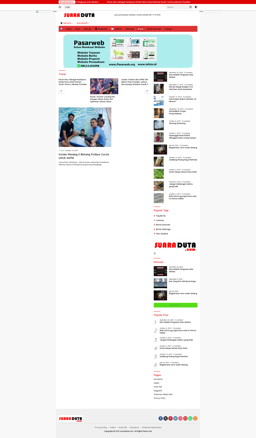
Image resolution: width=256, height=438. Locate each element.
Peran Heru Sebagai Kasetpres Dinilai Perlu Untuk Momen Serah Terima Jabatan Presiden (120, 2)
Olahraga (129, 29)
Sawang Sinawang (177, 123)
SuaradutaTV (83, 23)
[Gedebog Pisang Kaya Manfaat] (159, 162)
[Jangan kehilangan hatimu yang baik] (159, 186)
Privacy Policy (159, 398)
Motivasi (87, 29)
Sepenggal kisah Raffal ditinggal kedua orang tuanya (182, 136)
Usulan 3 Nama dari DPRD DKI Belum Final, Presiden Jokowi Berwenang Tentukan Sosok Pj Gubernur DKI (135, 82)
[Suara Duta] (79, 15)
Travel (140, 29)
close (55, 11)
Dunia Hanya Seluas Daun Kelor (183, 172)
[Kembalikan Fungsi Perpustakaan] (159, 113)
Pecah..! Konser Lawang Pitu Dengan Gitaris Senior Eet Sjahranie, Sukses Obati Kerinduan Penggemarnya (102, 99)
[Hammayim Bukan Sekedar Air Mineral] (159, 101)
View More (174, 305)
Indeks (156, 383)
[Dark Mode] (196, 7)
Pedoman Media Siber (163, 394)
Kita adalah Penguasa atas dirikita (181, 76)
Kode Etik (158, 386)
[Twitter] (165, 418)
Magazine (158, 390)
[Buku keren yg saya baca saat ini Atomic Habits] (159, 198)
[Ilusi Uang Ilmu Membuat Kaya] (160, 283)
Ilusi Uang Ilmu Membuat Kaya (182, 281)
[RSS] (195, 418)
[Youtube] (185, 418)
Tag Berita (160, 216)
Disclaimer (158, 379)
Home (69, 29)
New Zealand (162, 233)
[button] (190, 7)
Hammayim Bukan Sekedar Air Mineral (182, 100)
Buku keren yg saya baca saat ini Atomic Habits (182, 197)
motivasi (160, 220)
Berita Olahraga (163, 229)
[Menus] (60, 7)
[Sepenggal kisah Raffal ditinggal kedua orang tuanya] (159, 137)
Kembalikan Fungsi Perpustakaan (177, 112)
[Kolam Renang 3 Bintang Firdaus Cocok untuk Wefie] (85, 127)
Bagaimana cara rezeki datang (183, 147)
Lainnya (168, 29)
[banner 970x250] (128, 51)
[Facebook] (161, 418)
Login (67, 7)
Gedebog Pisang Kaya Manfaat (183, 160)
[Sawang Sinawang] (159, 125)
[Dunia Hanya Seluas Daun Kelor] (159, 174)
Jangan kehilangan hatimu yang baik (181, 185)
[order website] (46, 56)
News (77, 29)
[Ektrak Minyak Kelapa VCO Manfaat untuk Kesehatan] (159, 89)
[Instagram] (180, 418)
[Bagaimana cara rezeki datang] (160, 150)
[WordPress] (175, 418)
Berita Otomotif (154, 29)
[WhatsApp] (190, 418)
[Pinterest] (170, 418)
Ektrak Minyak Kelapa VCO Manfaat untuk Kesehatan (181, 88)
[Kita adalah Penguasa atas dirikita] (160, 77)
